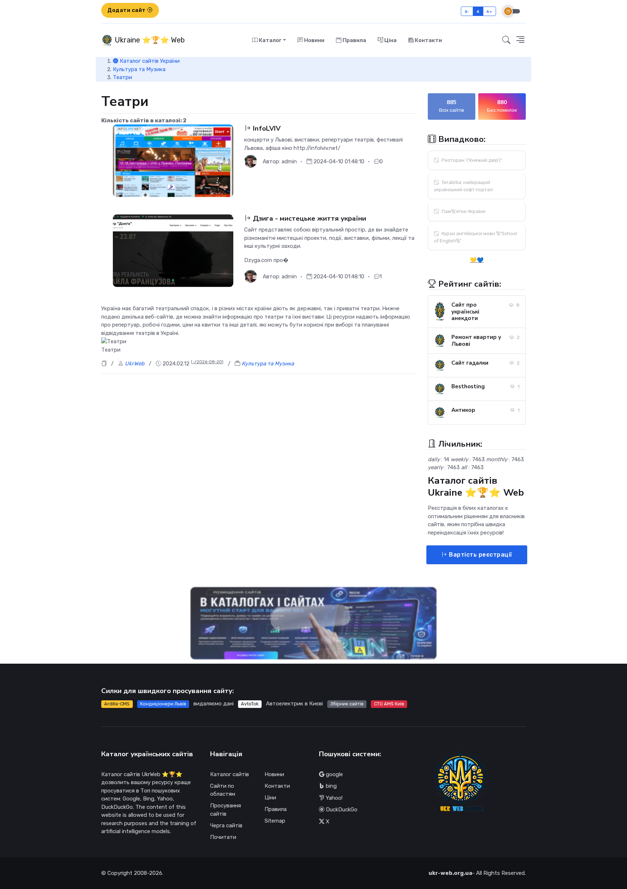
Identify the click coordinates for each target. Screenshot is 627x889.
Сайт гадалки (469, 362)
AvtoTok (249, 703)
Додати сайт (127, 10)
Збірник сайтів (347, 703)
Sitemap (275, 821)
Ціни (270, 797)
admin (289, 161)
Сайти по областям (222, 790)
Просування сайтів (225, 809)
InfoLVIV (265, 128)
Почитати (223, 837)
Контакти (428, 40)
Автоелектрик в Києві (294, 703)
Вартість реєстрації (479, 554)
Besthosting (468, 386)
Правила (353, 40)
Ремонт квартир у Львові (476, 340)
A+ (489, 11)
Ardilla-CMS (117, 703)
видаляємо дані (213, 703)
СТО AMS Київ (389, 703)
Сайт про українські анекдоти (465, 311)
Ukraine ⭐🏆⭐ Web (149, 40)
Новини (313, 40)
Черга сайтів (226, 825)
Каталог (270, 40)
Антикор (463, 410)
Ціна (390, 40)
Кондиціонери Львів (163, 703)
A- (467, 11)
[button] (520, 40)
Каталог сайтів (229, 774)
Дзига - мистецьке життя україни (308, 218)
